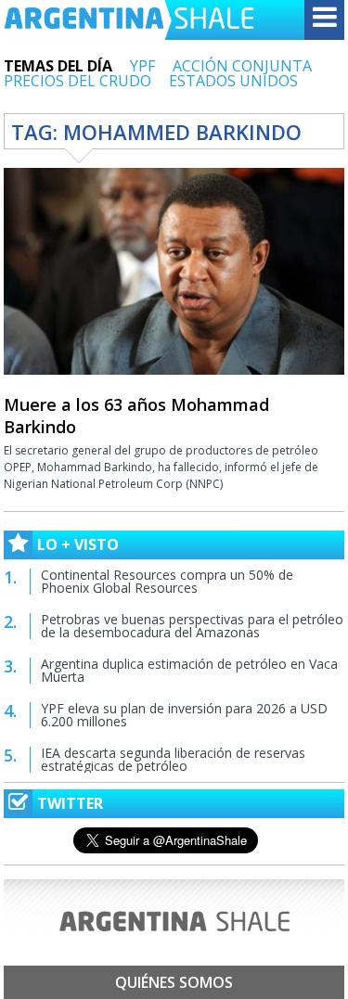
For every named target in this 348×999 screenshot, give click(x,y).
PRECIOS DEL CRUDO (77, 80)
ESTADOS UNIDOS (233, 80)
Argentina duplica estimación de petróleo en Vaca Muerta (189, 670)
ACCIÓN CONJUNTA (242, 66)
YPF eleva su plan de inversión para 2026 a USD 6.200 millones (184, 714)
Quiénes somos (174, 982)
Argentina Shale (129, 20)
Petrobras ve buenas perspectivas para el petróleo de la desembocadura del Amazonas (192, 625)
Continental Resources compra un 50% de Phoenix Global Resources (167, 581)
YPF (142, 66)
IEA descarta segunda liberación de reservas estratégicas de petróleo (173, 759)
